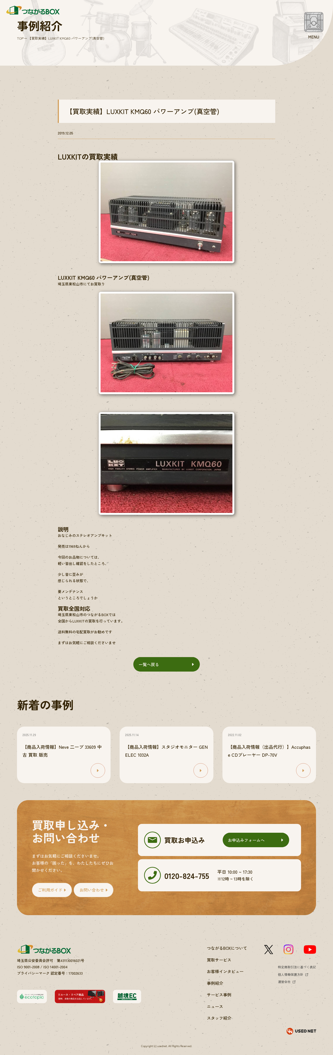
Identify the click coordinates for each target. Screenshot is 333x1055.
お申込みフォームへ (246, 840)
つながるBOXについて (227, 948)
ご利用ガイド (50, 890)
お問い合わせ (92, 890)
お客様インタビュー (225, 971)
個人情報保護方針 (290, 974)
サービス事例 (219, 995)
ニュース (215, 1006)
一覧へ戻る (149, 664)
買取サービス (219, 960)
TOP (20, 38)
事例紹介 (215, 983)
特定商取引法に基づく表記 (297, 967)
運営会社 (284, 981)
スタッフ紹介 (219, 1018)
